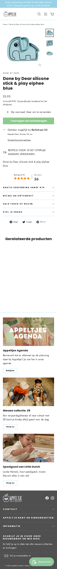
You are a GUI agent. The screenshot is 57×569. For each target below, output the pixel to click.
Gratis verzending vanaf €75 (24, 187)
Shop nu (10, 426)
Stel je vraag (12, 212)
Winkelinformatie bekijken (19, 140)
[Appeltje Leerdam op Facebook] (47, 498)
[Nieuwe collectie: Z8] (28, 392)
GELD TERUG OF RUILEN (18, 204)
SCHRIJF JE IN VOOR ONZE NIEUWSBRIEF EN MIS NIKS (22, 537)
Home (5, 24)
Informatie (11, 526)
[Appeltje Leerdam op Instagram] (52, 498)
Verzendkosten (24, 101)
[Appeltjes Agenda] (28, 331)
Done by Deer (11, 73)
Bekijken (10, 370)
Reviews (38, 174)
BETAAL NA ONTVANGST (18, 195)
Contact (10, 509)
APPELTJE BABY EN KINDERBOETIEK (28, 517)
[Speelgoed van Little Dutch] (28, 448)
